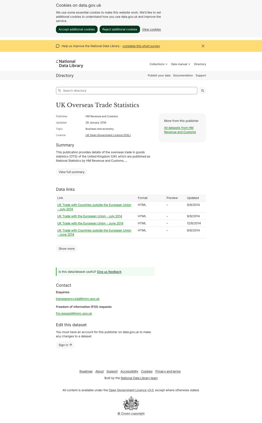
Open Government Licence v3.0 (131, 390)
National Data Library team (139, 378)
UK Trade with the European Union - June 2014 (90, 223)
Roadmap (86, 371)
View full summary (71, 172)
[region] (131, 216)
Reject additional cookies (119, 29)
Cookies (147, 371)
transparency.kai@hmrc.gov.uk (77, 298)
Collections (157, 64)
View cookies (151, 29)
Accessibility (129, 371)
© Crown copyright (131, 413)
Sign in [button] (64, 345)
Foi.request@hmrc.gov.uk (74, 313)
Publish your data (159, 75)
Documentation (183, 75)
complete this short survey (141, 46)
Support (201, 75)
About (99, 371)
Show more (67, 248)
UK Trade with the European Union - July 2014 (89, 216)
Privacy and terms (168, 371)
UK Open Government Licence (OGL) (108, 135)
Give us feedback (109, 271)
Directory (200, 64)
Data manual (179, 64)
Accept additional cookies (77, 29)
